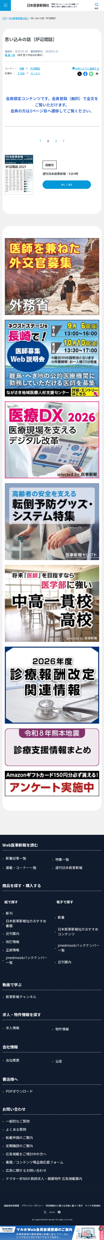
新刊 (9, 913)
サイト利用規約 (92, 1205)
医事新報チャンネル (21, 996)
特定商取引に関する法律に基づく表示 (64, 1205)
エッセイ (35, 73)
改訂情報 (12, 941)
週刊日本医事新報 (68, 867)
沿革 (58, 1061)
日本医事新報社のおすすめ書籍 (26, 923)
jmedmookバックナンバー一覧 (26, 960)
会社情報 (10, 1047)
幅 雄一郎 (10, 55)
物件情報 (62, 1029)
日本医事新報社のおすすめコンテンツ (78, 931)
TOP (4, 18)
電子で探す (64, 901)
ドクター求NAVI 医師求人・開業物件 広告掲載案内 (44, 1178)
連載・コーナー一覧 (21, 867)
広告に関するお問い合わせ (26, 1170)
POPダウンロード (19, 1091)
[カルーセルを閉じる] (100, 1228)
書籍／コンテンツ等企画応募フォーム (34, 1162)
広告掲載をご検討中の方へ (26, 1153)
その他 (21, 73)
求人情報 (12, 1027)
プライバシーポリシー (32, 1205)
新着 (61, 917)
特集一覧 (62, 859)
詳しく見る (66, 184)
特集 (21, 68)
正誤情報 (12, 949)
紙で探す (11, 901)
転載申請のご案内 (19, 1137)
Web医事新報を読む (19, 18)
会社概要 (12, 1060)
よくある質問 (16, 1129)
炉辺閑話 (35, 68)
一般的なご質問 (18, 1121)
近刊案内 (12, 933)
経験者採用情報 (11, 1205)
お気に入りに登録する (87, 68)
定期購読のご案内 (19, 1145)
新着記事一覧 (16, 858)
